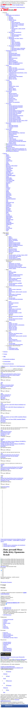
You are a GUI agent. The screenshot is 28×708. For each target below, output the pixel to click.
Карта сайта (6, 628)
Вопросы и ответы (7, 649)
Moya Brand (3, 566)
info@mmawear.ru (21, 7)
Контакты (3, 6)
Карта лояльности (7, 648)
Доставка (17, 4)
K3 (3, 570)
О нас (13, 4)
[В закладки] (1, 424)
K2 (3, 569)
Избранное (5, 644)
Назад (7, 13)
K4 (3, 571)
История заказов (7, 643)
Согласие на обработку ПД (17, 667)
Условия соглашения (5, 666)
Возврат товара (6, 623)
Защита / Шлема (7, 633)
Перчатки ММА (7, 636)
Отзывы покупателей (8, 619)
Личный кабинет (7, 642)
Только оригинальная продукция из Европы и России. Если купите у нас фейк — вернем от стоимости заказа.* (13, 540)
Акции (4, 645)
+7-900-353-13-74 (4, 7)
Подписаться (3, 601)
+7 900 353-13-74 (7, 608)
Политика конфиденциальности (8, 667)
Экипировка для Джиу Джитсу (10, 637)
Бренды (5, 647)
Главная (5, 543)
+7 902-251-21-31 (13, 7)
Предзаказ (3, 398)
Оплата (21, 4)
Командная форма (7, 650)
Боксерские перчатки (8, 635)
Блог (4, 624)
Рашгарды (5, 632)
